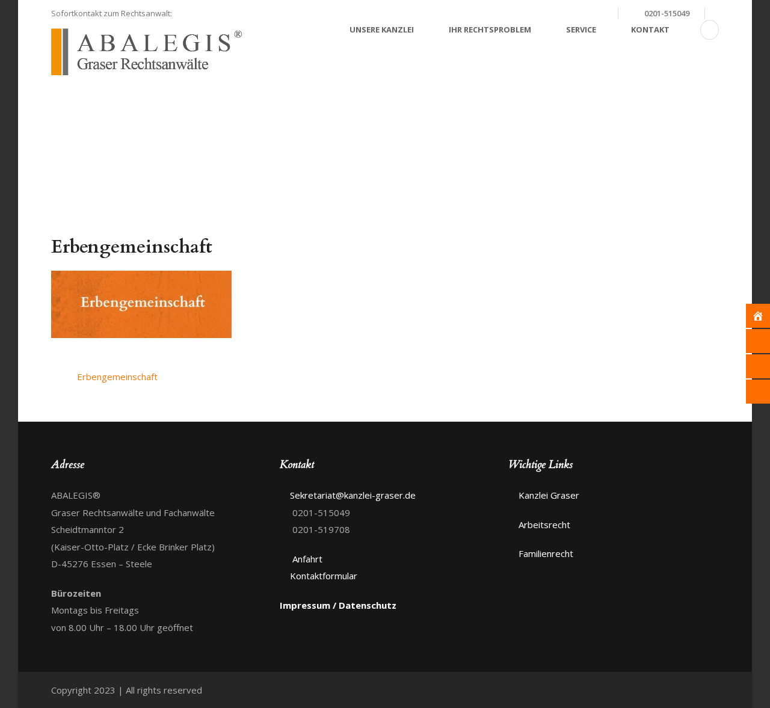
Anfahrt (306, 559)
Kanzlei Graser (549, 495)
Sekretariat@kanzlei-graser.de (543, 13)
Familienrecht (546, 553)
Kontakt (650, 29)
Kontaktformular (323, 576)
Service (581, 29)
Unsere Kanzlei (382, 29)
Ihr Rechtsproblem (490, 29)
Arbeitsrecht (544, 525)
